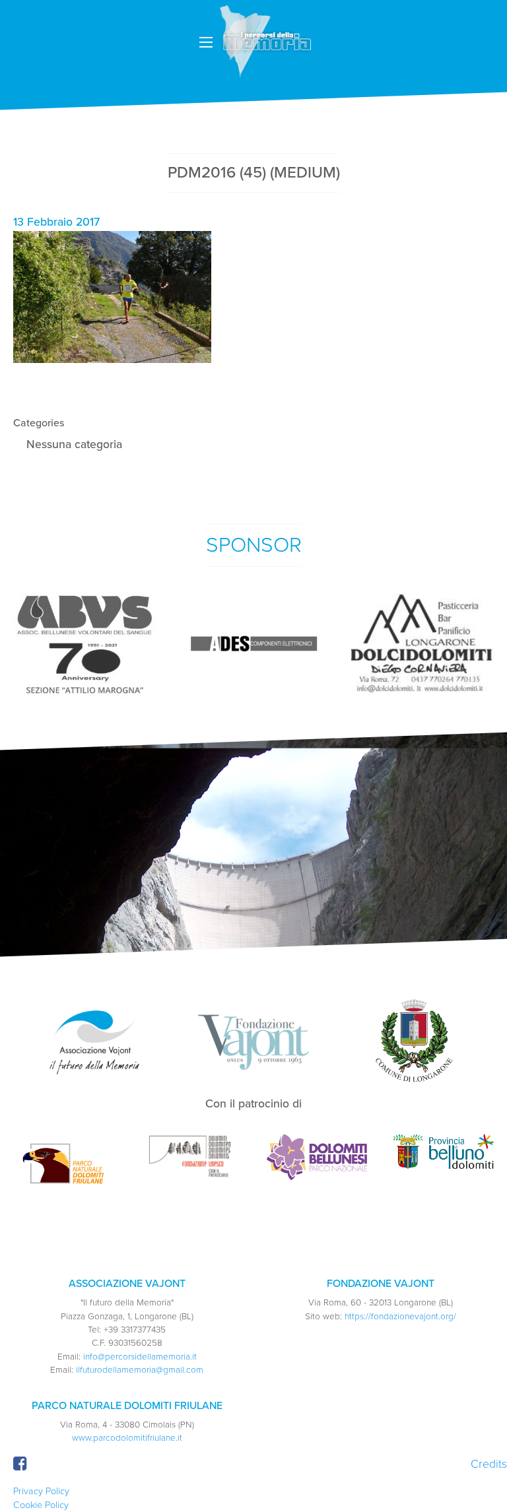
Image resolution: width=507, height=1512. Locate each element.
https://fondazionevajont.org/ (400, 1316)
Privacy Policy (41, 1491)
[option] (84, 644)
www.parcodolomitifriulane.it (127, 1438)
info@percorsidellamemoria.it (140, 1357)
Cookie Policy (41, 1505)
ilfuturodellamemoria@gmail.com (139, 1370)
